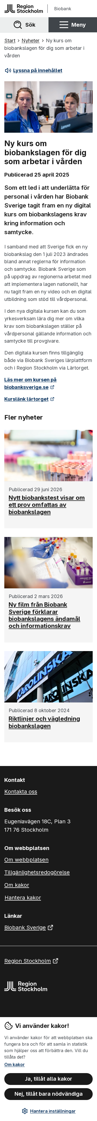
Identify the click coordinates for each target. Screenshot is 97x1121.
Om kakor (14, 1064)
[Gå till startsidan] (23, 8)
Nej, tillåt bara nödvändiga (49, 1094)
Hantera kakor (23, 897)
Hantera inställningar (53, 1111)
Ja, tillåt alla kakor (48, 1079)
